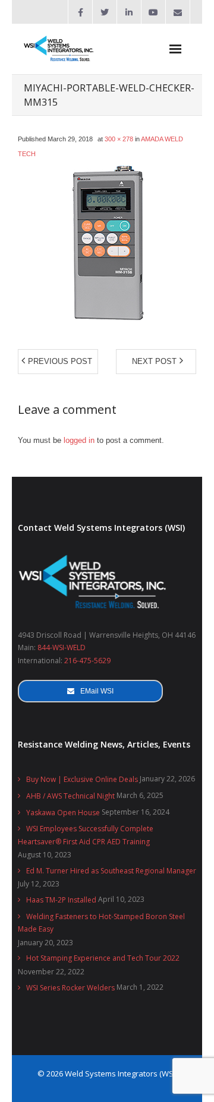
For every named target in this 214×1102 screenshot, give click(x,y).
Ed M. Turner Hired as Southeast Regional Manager (111, 871)
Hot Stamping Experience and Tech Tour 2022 (103, 958)
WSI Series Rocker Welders (70, 988)
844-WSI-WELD (61, 647)
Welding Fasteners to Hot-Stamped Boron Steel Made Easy (101, 923)
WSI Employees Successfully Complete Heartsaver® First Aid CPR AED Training (85, 835)
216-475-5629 (87, 661)
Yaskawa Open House (63, 813)
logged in (79, 440)
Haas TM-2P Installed (61, 900)
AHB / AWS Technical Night (70, 796)
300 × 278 (119, 138)
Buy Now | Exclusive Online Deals (82, 779)
